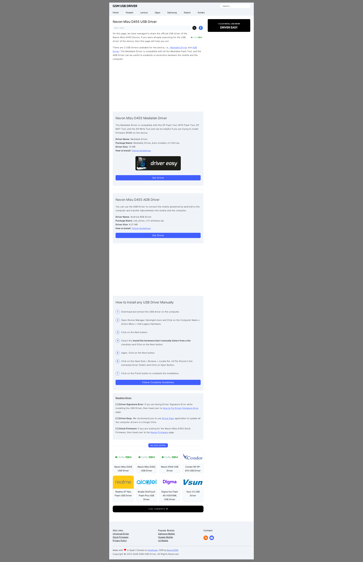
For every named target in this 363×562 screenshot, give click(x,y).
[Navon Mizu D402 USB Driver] (146, 463)
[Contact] (211, 539)
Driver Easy (168, 418)
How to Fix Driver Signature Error (181, 408)
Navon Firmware (159, 432)
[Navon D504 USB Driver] (169, 463)
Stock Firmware (120, 537)
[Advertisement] (158, 85)
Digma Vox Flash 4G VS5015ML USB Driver (169, 495)
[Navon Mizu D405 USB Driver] (123, 463)
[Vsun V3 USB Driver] (192, 488)
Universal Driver (121, 533)
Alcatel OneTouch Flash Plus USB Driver (146, 495)
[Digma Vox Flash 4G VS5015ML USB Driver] (169, 488)
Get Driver (158, 177)
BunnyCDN (172, 550)
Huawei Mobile (165, 537)
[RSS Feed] (205, 539)
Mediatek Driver (178, 47)
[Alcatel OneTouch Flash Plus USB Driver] (146, 488)
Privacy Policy (120, 540)
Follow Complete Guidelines (158, 382)
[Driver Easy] (229, 29)
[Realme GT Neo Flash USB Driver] (123, 488)
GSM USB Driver (125, 6)
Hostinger (153, 550)
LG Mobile (163, 540)
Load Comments (157, 509)
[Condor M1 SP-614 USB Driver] (192, 463)
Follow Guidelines (141, 150)
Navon (122, 28)
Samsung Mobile (166, 533)
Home (116, 28)
